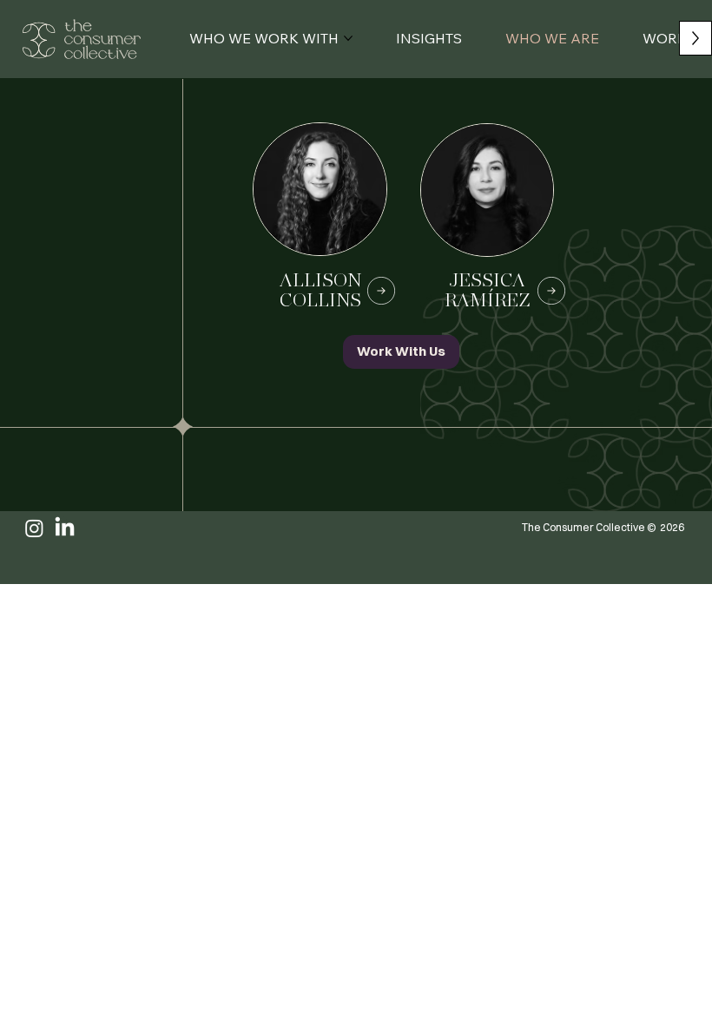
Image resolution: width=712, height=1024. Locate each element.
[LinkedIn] (64, 528)
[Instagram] (34, 528)
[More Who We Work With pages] (348, 38)
